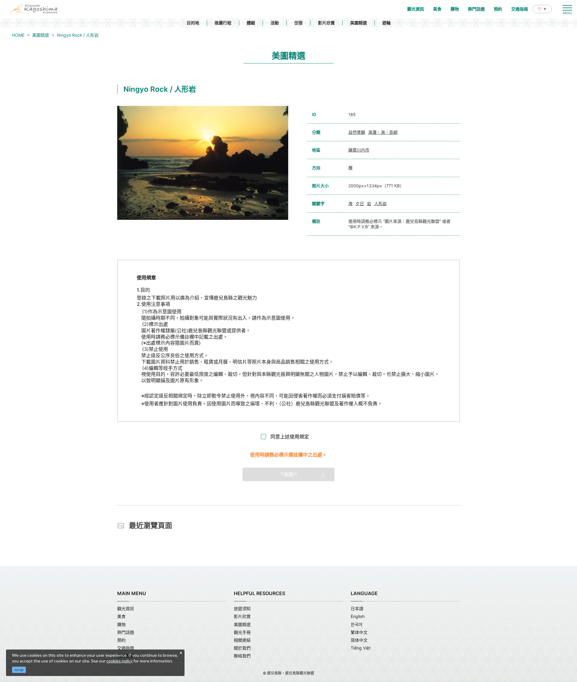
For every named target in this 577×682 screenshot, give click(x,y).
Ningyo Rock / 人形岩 (78, 35)
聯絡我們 (242, 655)
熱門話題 (125, 632)
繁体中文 (359, 632)
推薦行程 (223, 22)
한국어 (356, 624)
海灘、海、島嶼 (383, 132)
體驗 (251, 22)
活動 (274, 22)
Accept (19, 669)
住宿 (298, 22)
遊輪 (386, 22)
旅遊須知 (242, 608)
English (358, 616)
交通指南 (125, 647)
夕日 (360, 203)
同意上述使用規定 (289, 437)
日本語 (357, 608)
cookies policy (119, 660)
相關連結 (242, 640)
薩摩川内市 (358, 149)
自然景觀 (356, 132)
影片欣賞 (326, 22)
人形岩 (380, 203)
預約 (121, 640)
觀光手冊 (242, 632)
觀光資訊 (125, 608)
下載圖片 (288, 474)
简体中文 (359, 640)
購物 (121, 624)
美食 (121, 616)
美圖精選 (358, 22)
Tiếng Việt (361, 647)
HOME (18, 35)
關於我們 (242, 647)
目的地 (193, 22)
